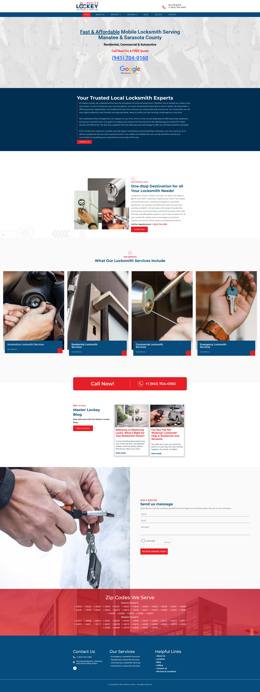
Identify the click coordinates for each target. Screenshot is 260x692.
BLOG (146, 15)
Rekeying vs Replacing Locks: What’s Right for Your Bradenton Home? (130, 432)
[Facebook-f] (75, 668)
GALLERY (158, 15)
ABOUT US (100, 15)
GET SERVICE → (13, 349)
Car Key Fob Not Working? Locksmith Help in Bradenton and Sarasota (165, 434)
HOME (86, 15)
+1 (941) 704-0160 (177, 7)
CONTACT (172, 15)
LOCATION (131, 15)
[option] (130, 119)
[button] (115, 14)
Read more (121, 453)
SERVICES (114, 15)
